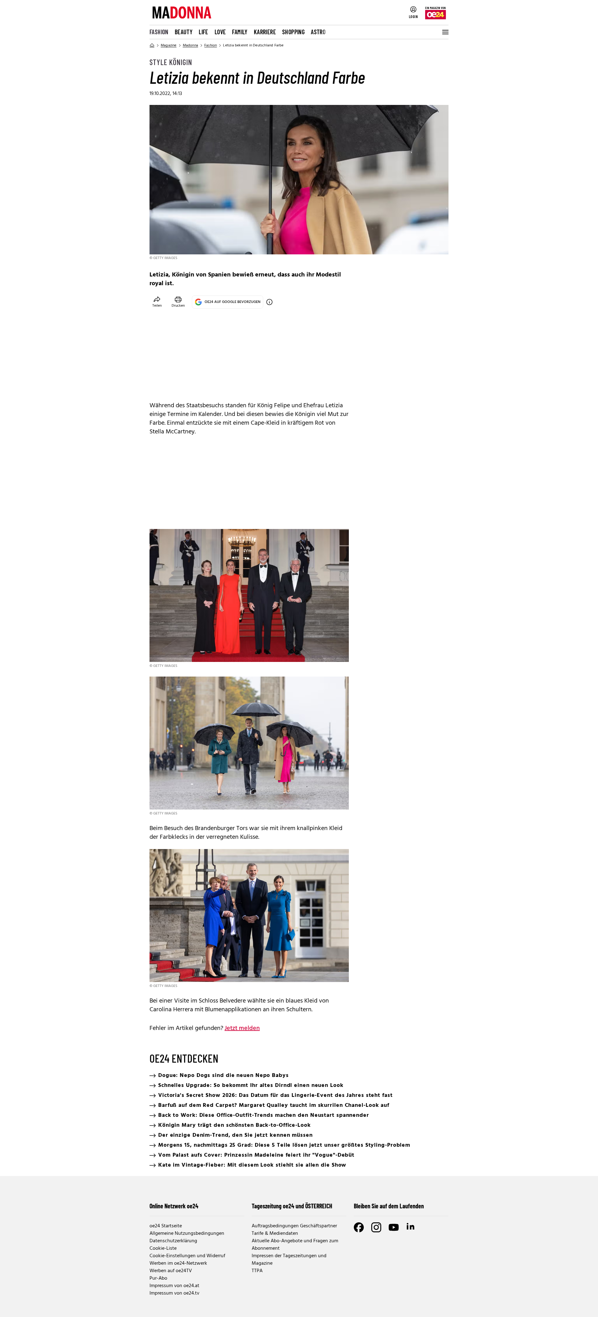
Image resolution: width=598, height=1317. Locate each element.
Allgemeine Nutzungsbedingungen (187, 1234)
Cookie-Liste (163, 1248)
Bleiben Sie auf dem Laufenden (389, 1206)
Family (239, 31)
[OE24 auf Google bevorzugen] (269, 302)
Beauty (183, 31)
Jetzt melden (242, 1028)
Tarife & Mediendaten (275, 1234)
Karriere (265, 31)
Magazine (169, 45)
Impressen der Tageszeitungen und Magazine (289, 1259)
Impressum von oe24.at (174, 1286)
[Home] (152, 45)
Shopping (293, 31)
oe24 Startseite (166, 1226)
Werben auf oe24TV (171, 1271)
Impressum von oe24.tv (174, 1293)
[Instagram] (376, 1227)
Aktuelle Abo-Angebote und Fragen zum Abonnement (295, 1245)
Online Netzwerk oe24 (174, 1206)
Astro (318, 31)
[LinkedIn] (411, 1227)
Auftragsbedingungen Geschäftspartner (294, 1226)
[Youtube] (394, 1227)
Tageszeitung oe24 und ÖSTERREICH (292, 1206)
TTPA (257, 1271)
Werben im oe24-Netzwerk (178, 1263)
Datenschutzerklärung (173, 1241)
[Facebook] (359, 1227)
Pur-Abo (158, 1278)
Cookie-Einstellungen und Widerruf (187, 1256)
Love (220, 31)
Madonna (190, 45)
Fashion (159, 31)
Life (203, 31)
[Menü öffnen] (445, 32)
